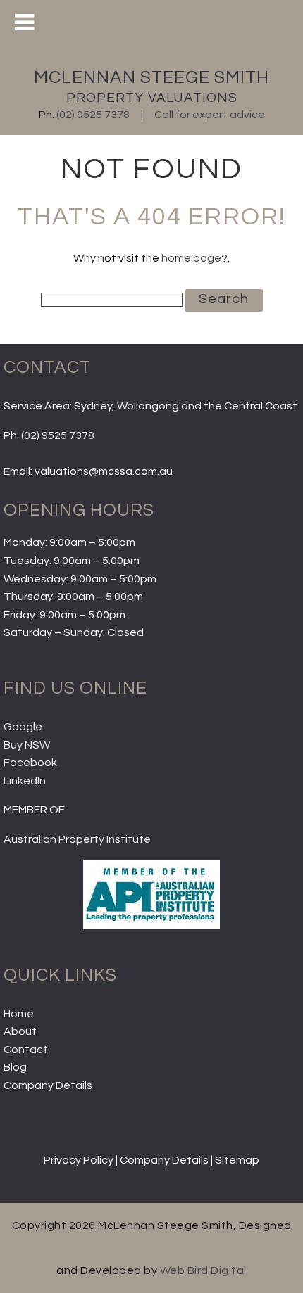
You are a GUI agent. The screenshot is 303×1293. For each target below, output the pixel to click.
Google (23, 726)
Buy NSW (27, 745)
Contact (26, 1049)
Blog (15, 1067)
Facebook (30, 762)
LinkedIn (25, 780)
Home (19, 1013)
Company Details (48, 1085)
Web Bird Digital (203, 1270)
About (20, 1031)
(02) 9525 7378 (93, 114)
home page (191, 258)
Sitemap (237, 1160)
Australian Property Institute (77, 839)
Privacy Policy (78, 1160)
